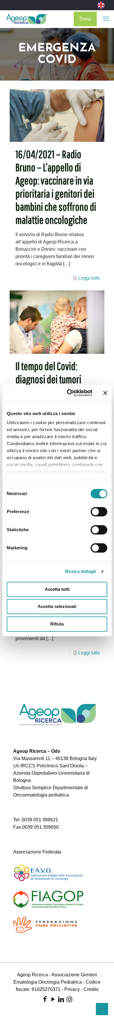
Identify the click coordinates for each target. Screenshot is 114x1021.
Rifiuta (57, 623)
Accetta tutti (57, 589)
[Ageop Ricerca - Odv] (26, 19)
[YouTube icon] (53, 999)
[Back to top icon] (102, 1009)
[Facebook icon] (45, 999)
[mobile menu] (106, 19)
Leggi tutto (89, 278)
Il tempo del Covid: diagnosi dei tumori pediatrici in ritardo (48, 379)
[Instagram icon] (69, 999)
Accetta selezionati (57, 606)
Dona (85, 18)
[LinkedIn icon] (61, 999)
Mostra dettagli (80, 571)
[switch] (99, 511)
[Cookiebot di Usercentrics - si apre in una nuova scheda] (69, 393)
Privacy (72, 989)
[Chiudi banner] (105, 393)
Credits (91, 989)
